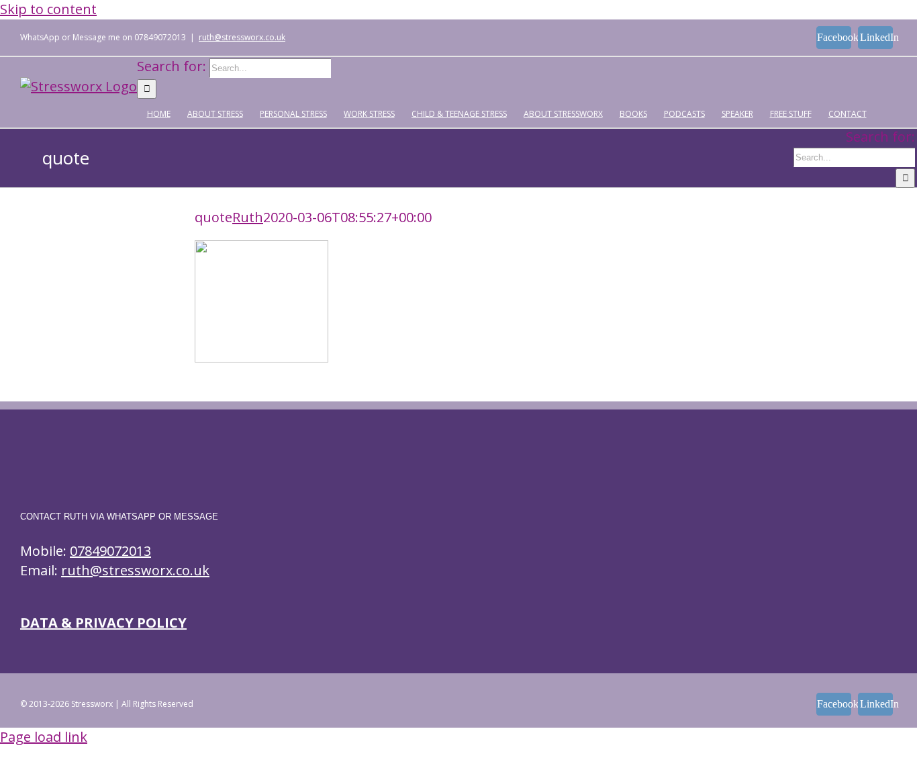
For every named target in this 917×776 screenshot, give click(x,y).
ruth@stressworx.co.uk (242, 37)
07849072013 (110, 551)
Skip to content (48, 9)
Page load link (43, 737)
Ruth (247, 217)
